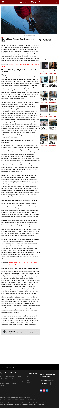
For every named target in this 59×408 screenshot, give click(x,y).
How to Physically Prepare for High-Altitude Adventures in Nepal (43, 130)
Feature (7, 383)
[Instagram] (44, 390)
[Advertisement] (48, 50)
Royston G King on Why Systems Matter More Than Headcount (44, 143)
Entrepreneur (8, 378)
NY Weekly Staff (47, 39)
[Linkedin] (47, 390)
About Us (29, 376)
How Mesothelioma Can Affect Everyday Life (52, 100)
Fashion (7, 381)
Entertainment (8, 376)
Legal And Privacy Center (31, 379)
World (19, 383)
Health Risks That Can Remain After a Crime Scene (52, 114)
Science (19, 376)
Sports (19, 378)
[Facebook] (41, 390)
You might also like (46, 60)
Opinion (14, 383)
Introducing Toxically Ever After (52, 70)
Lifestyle (14, 378)
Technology (20, 381)
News (13, 381)
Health (2, 37)
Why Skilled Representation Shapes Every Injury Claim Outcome (53, 86)
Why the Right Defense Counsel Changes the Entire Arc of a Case (43, 115)
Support (28, 382)
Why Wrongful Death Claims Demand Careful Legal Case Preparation (44, 100)
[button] (3, 2)
